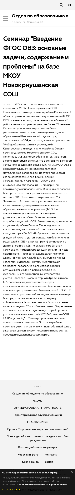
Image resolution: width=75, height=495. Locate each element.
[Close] (72, 472)
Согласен (11, 490)
